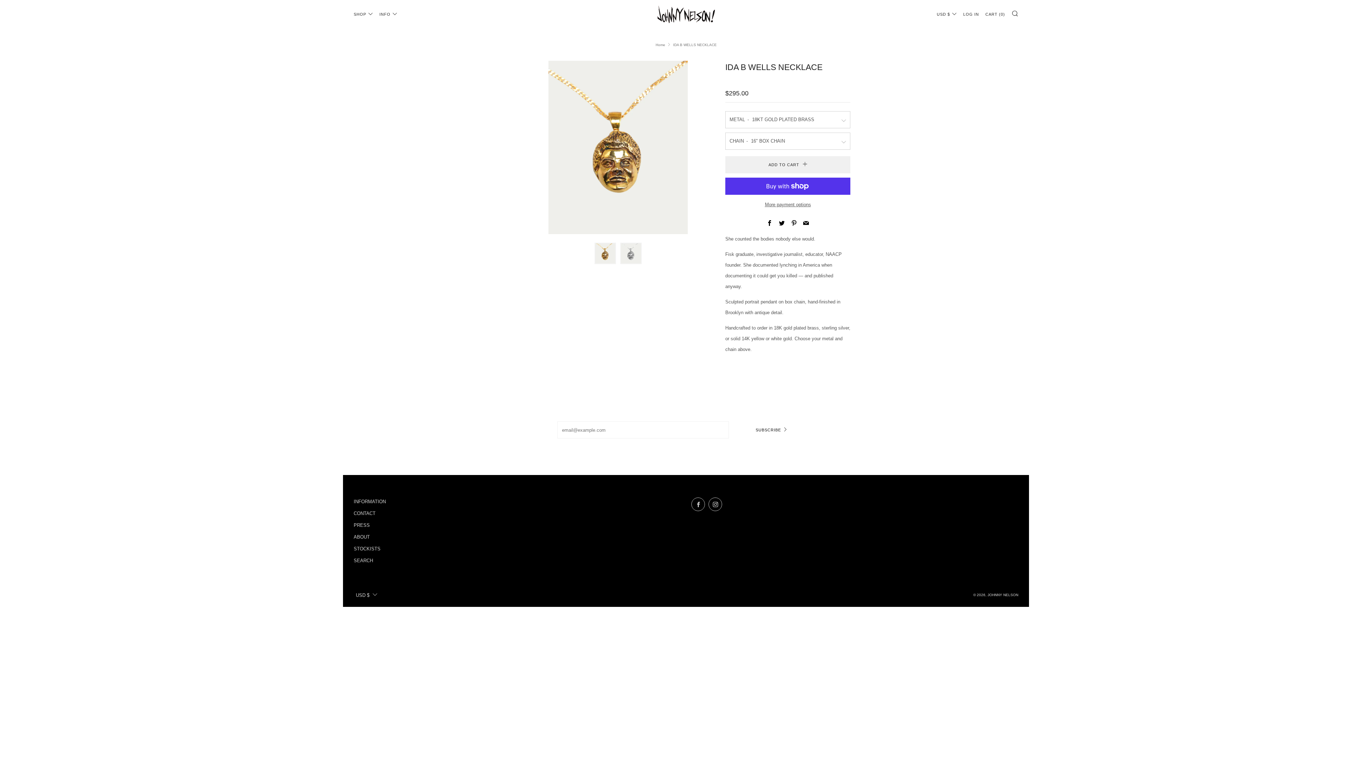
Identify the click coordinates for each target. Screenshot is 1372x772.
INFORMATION (370, 501)
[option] (618, 147)
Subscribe (768, 430)
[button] (605, 253)
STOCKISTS (367, 548)
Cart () (995, 14)
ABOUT (362, 537)
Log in (971, 14)
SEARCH (363, 560)
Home (660, 45)
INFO (385, 14)
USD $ (943, 14)
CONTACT (365, 513)
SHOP (360, 14)
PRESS (362, 525)
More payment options (788, 204)
